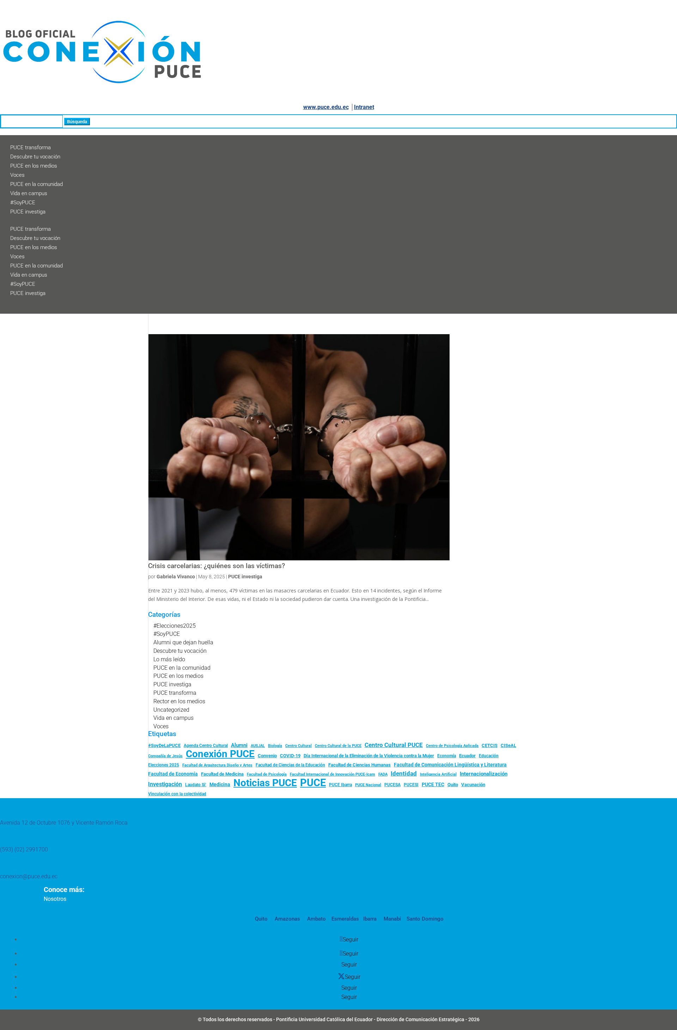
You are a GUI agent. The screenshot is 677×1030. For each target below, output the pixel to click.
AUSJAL (258, 745)
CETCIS (490, 745)
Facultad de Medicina (222, 774)
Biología (275, 745)
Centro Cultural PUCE (394, 744)
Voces (17, 175)
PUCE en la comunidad (36, 184)
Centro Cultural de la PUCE (338, 745)
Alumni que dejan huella (183, 642)
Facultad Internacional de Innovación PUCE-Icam (332, 774)
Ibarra (369, 919)
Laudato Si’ (195, 784)
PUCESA (392, 784)
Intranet (364, 107)
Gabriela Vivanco (176, 576)
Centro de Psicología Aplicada (452, 745)
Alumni (239, 745)
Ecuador (467, 755)
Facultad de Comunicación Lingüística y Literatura (450, 765)
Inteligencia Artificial (438, 774)
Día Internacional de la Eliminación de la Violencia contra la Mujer (369, 755)
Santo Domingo (425, 919)
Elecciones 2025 (163, 765)
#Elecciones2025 (174, 625)
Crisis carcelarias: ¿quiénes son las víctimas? (216, 566)
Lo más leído (169, 659)
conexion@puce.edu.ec (28, 876)
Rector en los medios (179, 701)
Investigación (165, 784)
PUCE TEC (433, 784)
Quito (452, 784)
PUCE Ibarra (340, 784)
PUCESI (411, 784)
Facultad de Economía (173, 774)
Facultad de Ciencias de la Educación (290, 765)
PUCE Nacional (368, 785)
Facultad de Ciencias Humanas (359, 764)
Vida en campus (28, 193)
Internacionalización (483, 774)
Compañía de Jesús (165, 755)
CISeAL (508, 745)
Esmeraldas (345, 919)
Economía (446, 755)
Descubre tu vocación (35, 156)
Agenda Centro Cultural (206, 745)
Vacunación (473, 784)
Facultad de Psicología (267, 774)
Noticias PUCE (265, 783)
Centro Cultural (298, 745)
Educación (489, 755)
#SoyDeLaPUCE (164, 745)
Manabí (391, 919)
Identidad (404, 773)
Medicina (219, 784)
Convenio (267, 755)
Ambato (316, 919)
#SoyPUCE (22, 202)
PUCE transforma (30, 147)
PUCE (313, 783)
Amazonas (286, 919)
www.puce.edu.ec (326, 107)
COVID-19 (290, 755)
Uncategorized (171, 709)
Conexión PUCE (220, 754)
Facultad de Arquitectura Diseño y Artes (217, 765)
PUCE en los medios (33, 166)
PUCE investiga (27, 212)
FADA (383, 774)
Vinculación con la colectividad (177, 793)
